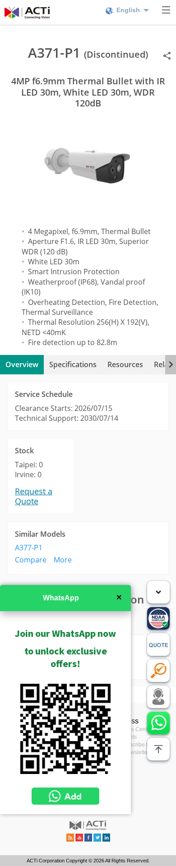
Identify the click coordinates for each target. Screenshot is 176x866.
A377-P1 (28, 548)
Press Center (136, 729)
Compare (30, 560)
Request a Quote (33, 496)
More (63, 560)
